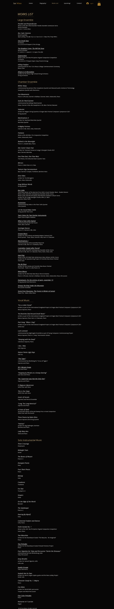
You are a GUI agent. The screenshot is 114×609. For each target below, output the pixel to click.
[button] (99, 4)
